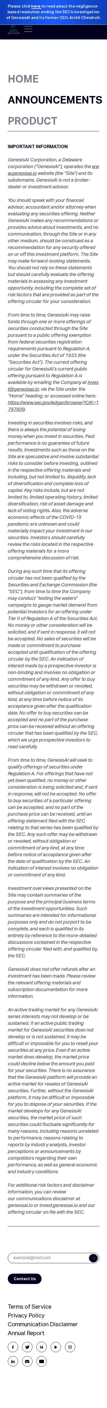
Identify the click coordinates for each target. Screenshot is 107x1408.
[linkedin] (13, 1361)
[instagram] (70, 1347)
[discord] (27, 1361)
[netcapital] (41, 1361)
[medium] (41, 1347)
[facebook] (13, 1347)
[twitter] (27, 1347)
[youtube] (56, 1347)
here (36, 6)
